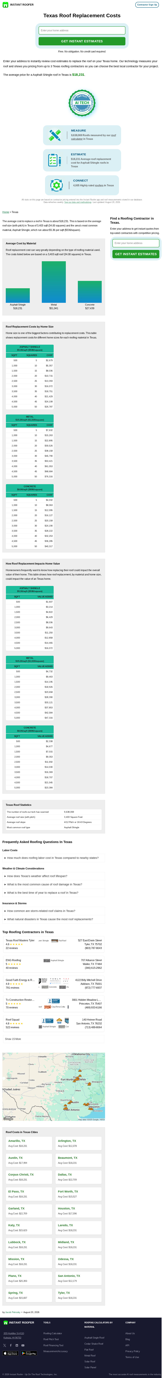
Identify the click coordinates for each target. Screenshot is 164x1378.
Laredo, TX (65, 1225)
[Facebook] (10, 1345)
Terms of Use (132, 1357)
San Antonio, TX (69, 1275)
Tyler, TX (64, 1292)
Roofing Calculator (52, 1333)
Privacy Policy (132, 1351)
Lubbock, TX (17, 1242)
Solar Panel (90, 1367)
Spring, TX (15, 1292)
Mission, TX (16, 1259)
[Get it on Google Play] (29, 1353)
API (127, 1345)
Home (5, 212)
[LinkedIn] (17, 1345)
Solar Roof (89, 1361)
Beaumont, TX (67, 1157)
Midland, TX (66, 1242)
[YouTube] (23, 1345)
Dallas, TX (65, 1174)
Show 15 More (13, 1039)
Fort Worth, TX (68, 1191)
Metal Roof (89, 1355)
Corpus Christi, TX (21, 1174)
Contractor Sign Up (147, 5)
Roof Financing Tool (53, 1345)
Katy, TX (14, 1225)
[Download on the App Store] (10, 1353)
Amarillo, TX (16, 1140)
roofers (99, 185)
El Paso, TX (16, 1191)
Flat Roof (89, 1349)
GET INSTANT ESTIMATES (82, 41)
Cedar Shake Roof (93, 1343)
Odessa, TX (66, 1259)
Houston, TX (66, 1208)
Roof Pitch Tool (50, 1339)
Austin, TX (15, 1157)
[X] (4, 1345)
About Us (130, 1333)
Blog (127, 1339)
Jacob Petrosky (12, 1312)
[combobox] (82, 30)
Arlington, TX (67, 1140)
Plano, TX (14, 1275)
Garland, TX (16, 1208)
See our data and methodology (77, 202)
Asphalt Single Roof (94, 1337)
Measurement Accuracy (55, 1351)
